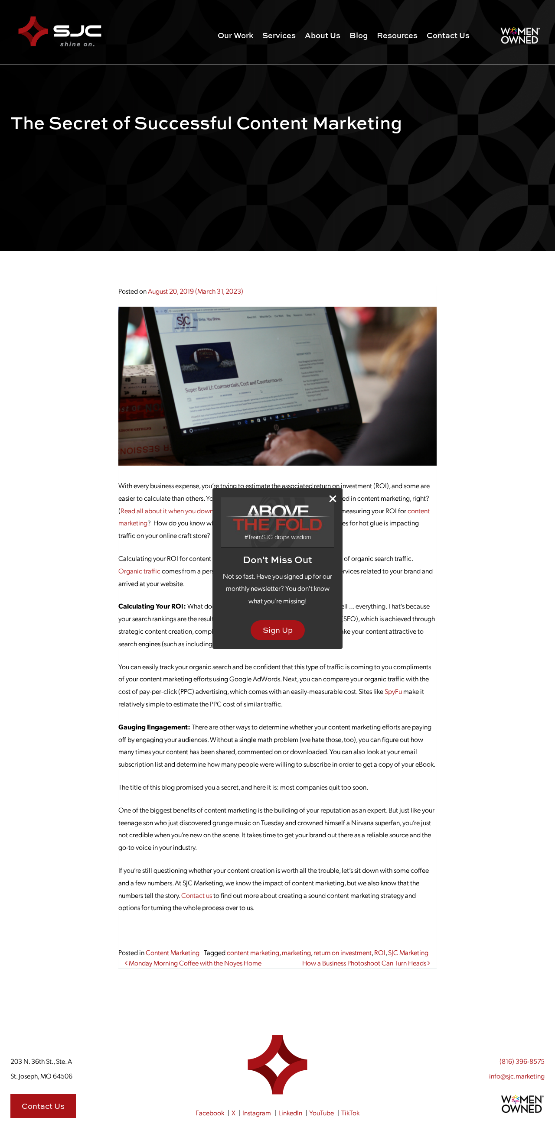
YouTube (321, 1112)
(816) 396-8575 (522, 1061)
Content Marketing (172, 952)
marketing (296, 952)
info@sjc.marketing (517, 1075)
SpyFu (393, 691)
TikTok (350, 1112)
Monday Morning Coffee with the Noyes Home (194, 962)
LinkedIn (290, 1112)
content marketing (253, 952)
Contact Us (448, 35)
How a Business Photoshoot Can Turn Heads (365, 962)
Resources (397, 35)
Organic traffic (139, 570)
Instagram (256, 1112)
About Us (322, 35)
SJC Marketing (408, 952)
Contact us (196, 895)
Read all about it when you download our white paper (197, 510)
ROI (379, 952)
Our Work (235, 35)
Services (279, 35)
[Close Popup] (333, 498)
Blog (358, 35)
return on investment (342, 952)
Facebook (210, 1112)
